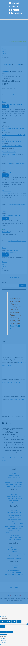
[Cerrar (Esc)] (11, 632)
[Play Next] (14, 621)
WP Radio (3, 616)
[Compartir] (8, 632)
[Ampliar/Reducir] (1, 632)
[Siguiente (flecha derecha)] (5, 634)
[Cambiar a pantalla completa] (5, 632)
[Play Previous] (2, 621)
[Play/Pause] (8, 621)
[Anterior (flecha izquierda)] (1, 634)
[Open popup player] (19, 621)
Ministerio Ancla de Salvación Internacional (15, 9)
